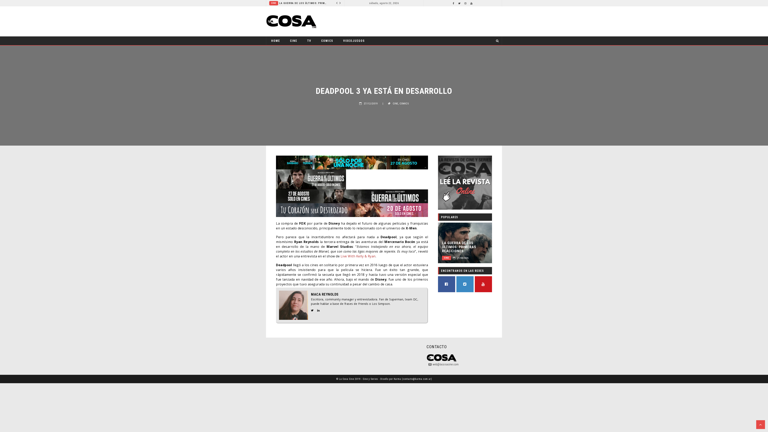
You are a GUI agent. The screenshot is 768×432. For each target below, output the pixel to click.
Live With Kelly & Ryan (358, 256)
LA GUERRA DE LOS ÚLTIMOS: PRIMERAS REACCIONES (303, 3)
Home (275, 40)
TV (309, 40)
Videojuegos (354, 40)
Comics (327, 40)
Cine (273, 3)
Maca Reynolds (325, 294)
